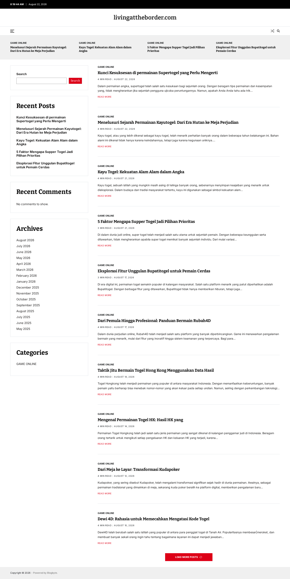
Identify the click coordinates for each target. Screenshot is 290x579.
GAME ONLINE (18, 42)
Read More (104, 97)
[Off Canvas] (12, 31)
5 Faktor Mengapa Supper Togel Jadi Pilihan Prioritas (146, 221)
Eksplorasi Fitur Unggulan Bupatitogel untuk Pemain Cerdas (154, 271)
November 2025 (27, 293)
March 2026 (24, 270)
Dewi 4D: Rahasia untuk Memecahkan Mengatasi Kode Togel (153, 519)
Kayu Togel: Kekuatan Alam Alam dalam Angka (141, 171)
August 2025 (25, 311)
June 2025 (23, 323)
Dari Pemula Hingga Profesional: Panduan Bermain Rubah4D (154, 320)
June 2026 (23, 252)
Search (21, 74)
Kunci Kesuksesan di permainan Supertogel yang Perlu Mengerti (158, 72)
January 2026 (26, 281)
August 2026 (25, 240)
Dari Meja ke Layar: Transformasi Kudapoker (139, 469)
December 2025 (27, 287)
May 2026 (23, 258)
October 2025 (26, 299)
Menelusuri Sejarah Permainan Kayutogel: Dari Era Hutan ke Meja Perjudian (38, 49)
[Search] (278, 31)
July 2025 (23, 317)
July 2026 (23, 246)
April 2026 (23, 264)
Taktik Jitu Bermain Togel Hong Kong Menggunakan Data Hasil (156, 370)
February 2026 (26, 275)
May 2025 (23, 329)
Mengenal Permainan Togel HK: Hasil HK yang (140, 419)
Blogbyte (52, 572)
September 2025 (28, 305)
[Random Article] (272, 31)
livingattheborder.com (145, 17)
